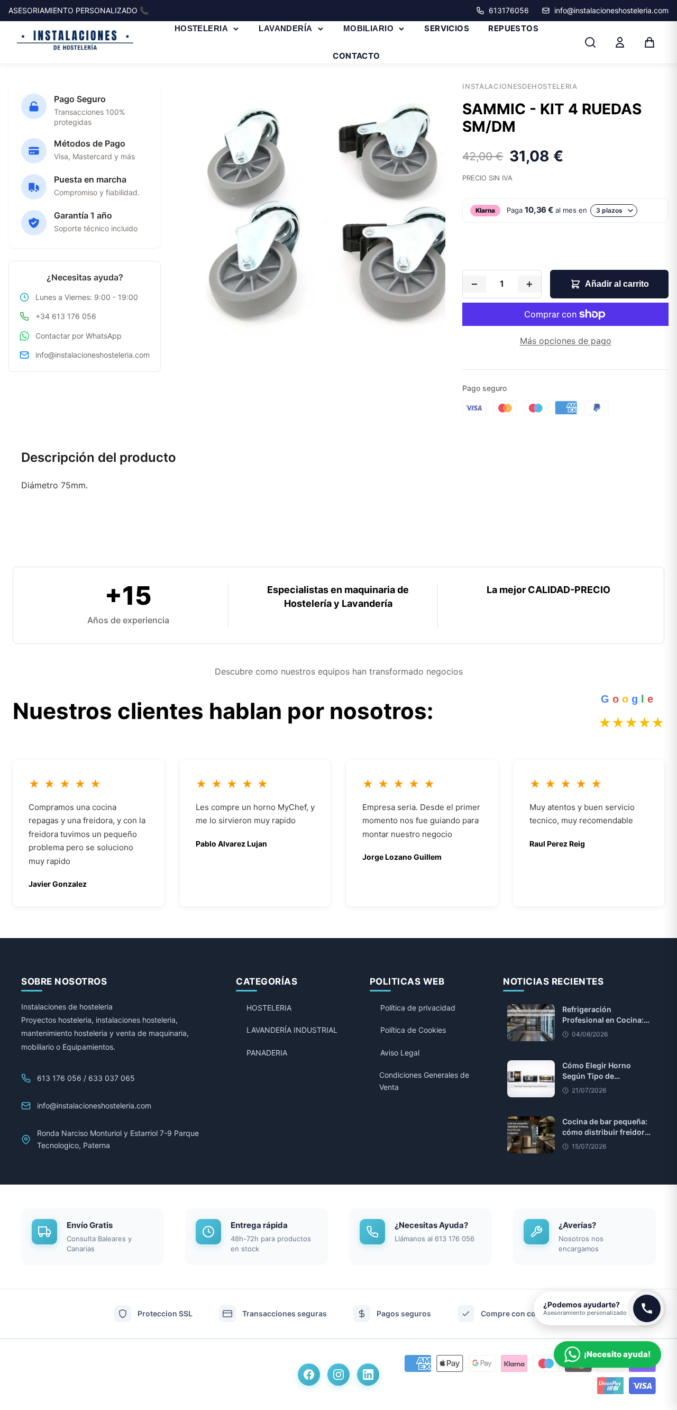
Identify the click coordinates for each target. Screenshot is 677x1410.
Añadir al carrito (617, 283)
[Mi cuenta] (619, 42)
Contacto (356, 56)
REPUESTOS (513, 28)
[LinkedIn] (368, 1374)
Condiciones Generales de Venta (424, 1080)
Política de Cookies (413, 1029)
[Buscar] (590, 42)
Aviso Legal (399, 1052)
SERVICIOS (446, 28)
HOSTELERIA (201, 28)
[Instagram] (338, 1374)
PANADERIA (266, 1052)
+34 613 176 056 (65, 316)
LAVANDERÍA (286, 28)
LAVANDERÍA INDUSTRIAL (291, 1029)
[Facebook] (309, 1374)
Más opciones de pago (565, 340)
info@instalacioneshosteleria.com (92, 354)
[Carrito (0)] (649, 42)
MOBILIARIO (368, 28)
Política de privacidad (417, 1007)
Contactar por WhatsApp (78, 335)
